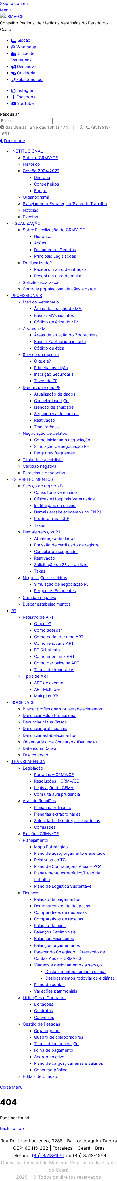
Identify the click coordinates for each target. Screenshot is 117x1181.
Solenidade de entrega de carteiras (67, 820)
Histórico (31, 164)
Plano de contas (49, 984)
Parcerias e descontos (44, 472)
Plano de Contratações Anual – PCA (68, 866)
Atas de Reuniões (39, 800)
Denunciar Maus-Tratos (45, 722)
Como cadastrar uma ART (58, 636)
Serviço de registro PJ (43, 485)
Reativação (44, 420)
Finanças (31, 892)
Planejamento (35, 840)
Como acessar (48, 630)
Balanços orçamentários (57, 945)
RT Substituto (47, 649)
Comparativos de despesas (60, 912)
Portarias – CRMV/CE (54, 774)
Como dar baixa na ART (56, 662)
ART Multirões (47, 689)
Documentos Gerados (55, 249)
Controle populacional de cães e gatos (59, 288)
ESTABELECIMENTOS (32, 479)
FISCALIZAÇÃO (26, 223)
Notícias (30, 210)
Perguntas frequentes (54, 452)
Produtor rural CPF (51, 518)
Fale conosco (35, 754)
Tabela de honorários (54, 669)
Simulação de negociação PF (61, 446)
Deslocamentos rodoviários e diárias (80, 978)
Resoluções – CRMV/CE (56, 781)
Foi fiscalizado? (37, 262)
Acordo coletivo (49, 1056)
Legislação (33, 768)
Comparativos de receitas (58, 918)
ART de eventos (49, 682)
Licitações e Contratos (44, 997)
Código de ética (49, 348)
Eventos (30, 216)
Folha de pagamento (53, 1050)
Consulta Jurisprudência (57, 794)
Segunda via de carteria (56, 413)
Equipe (40, 190)
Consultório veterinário (55, 492)
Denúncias (26, 66)
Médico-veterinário (41, 302)
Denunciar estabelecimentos (49, 735)
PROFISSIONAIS (26, 295)
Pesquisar (9, 114)
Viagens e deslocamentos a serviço (68, 964)
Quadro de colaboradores (58, 1037)
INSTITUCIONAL (27, 151)
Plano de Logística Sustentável (63, 886)
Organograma (36, 197)
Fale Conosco (29, 79)
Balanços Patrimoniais (55, 932)
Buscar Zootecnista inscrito (60, 341)
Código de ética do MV (56, 321)
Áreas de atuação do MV (58, 308)
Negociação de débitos (45, 433)
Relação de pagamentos (57, 899)
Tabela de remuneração (56, 1043)
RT (13, 610)
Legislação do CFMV (54, 787)
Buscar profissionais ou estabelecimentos (62, 708)
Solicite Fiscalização (42, 282)
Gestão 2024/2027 (41, 170)
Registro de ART (38, 617)
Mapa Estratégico (51, 846)
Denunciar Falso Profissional (49, 715)
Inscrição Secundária (54, 374)
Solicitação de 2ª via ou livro (61, 564)
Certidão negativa (39, 466)
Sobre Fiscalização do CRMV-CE (54, 229)
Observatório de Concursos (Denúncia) (60, 741)
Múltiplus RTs (46, 695)
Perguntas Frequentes (55, 590)
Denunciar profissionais (45, 728)
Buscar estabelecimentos (47, 604)
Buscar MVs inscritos (54, 315)
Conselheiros (46, 184)
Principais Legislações (55, 256)
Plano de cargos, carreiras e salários (68, 1063)
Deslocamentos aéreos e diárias (75, 971)
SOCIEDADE (23, 702)
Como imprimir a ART (54, 656)
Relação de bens (50, 925)
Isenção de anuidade (54, 407)
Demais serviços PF (41, 387)
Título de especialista (43, 459)
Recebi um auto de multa (57, 275)
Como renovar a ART (54, 643)
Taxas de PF (45, 380)
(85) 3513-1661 (48, 1155)
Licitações (43, 1004)
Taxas (39, 525)
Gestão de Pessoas (41, 1024)
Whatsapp (25, 46)
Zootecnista (34, 328)
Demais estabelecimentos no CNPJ (67, 512)
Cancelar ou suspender (56, 551)
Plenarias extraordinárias (57, 814)
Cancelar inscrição (51, 400)
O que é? (42, 361)
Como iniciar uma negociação (62, 439)
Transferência (47, 426)
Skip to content (14, 3)
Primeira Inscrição (51, 367)
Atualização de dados (55, 394)
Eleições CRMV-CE (41, 833)
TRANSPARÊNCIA (28, 761)
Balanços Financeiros (54, 938)
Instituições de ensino (55, 505)
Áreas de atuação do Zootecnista (66, 334)
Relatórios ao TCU (51, 859)
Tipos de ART (36, 676)
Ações (40, 242)
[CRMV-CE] (12, 16)
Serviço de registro (41, 354)
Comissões (45, 827)
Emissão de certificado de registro (67, 544)
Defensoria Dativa (39, 748)
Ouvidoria (25, 72)
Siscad (23, 40)
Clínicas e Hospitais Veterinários (64, 498)
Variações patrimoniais (55, 991)
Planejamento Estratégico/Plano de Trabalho (65, 203)
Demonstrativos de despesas (62, 905)
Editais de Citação (40, 1076)
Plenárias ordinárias (52, 807)
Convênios (44, 1017)
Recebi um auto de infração (60, 269)
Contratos (43, 1010)
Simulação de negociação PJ (61, 584)
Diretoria (42, 177)
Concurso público (51, 1069)
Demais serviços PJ (41, 531)
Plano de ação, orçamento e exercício (70, 853)
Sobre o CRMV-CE (40, 157)
